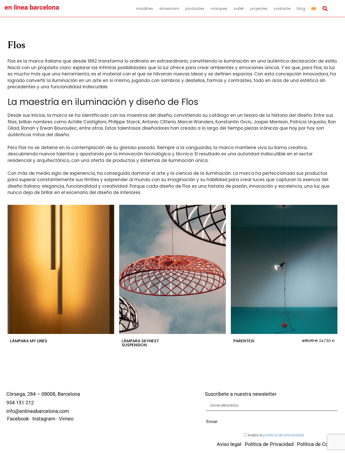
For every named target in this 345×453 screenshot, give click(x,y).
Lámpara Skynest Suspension (140, 343)
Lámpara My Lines (28, 341)
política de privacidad (283, 435)
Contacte (282, 8)
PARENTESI (243, 341)
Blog (301, 8)
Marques (219, 8)
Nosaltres (144, 8)
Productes (194, 8)
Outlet (239, 8)
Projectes (258, 8)
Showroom (169, 8)
